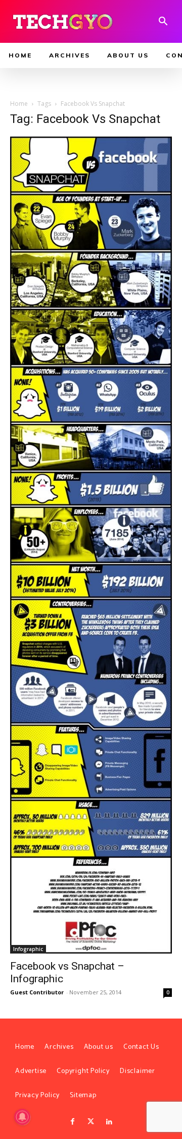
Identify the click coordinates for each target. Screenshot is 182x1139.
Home (19, 103)
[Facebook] (72, 1122)
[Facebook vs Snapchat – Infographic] (91, 545)
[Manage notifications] (22, 1117)
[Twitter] (91, 1122)
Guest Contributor (37, 992)
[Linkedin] (109, 1122)
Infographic (28, 949)
